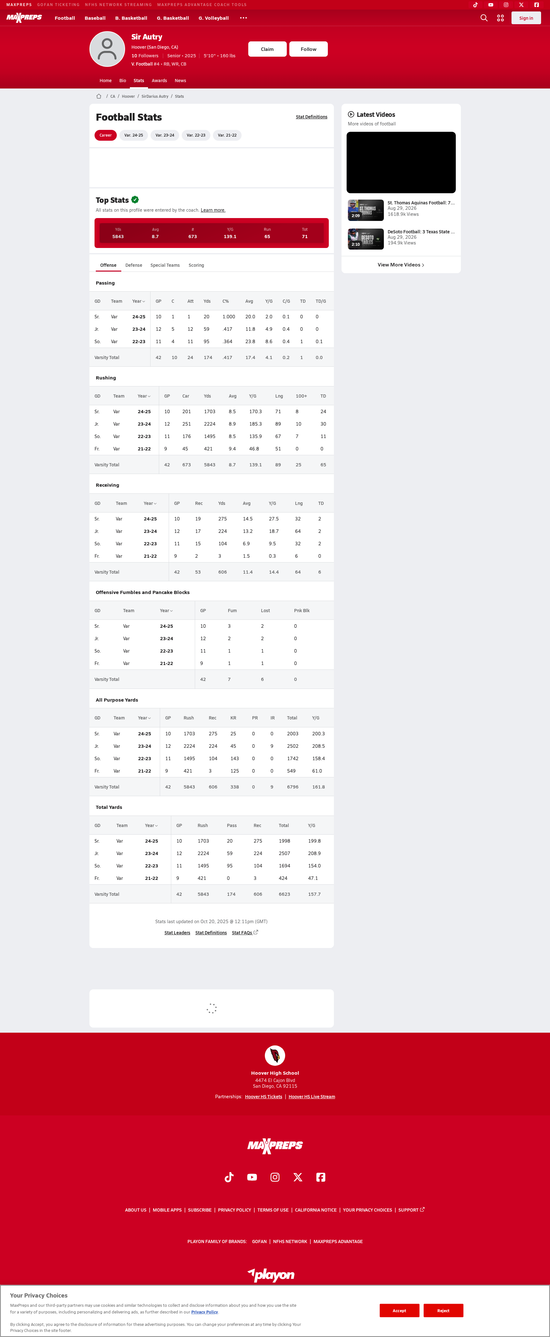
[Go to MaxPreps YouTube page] (252, 1178)
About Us (135, 1209)
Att (190, 301)
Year (137, 301)
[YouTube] (491, 4)
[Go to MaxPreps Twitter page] (298, 1178)
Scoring (196, 265)
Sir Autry (146, 36)
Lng (279, 396)
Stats (139, 80)
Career (106, 135)
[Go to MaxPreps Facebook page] (321, 1178)
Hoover (128, 96)
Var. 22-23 (196, 135)
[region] (275, 1311)
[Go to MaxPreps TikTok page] (229, 1178)
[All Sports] (243, 18)
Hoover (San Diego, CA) (154, 47)
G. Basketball (173, 17)
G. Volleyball (214, 17)
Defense (133, 265)
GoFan (259, 1241)
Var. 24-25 (133, 135)
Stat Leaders (177, 932)
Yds (207, 301)
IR (273, 717)
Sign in (526, 18)
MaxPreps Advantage (338, 1241)
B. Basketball (131, 17)
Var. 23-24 (165, 135)
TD (303, 301)
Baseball (95, 17)
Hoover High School (275, 1072)
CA (112, 96)
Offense (108, 265)
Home (106, 80)
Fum (232, 610)
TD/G (321, 301)
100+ (301, 396)
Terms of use (273, 1209)
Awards (159, 80)
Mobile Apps (167, 1209)
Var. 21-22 (227, 135)
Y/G (268, 301)
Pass (232, 825)
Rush (189, 717)
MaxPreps (19, 4)
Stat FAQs (242, 932)
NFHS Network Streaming (118, 4)
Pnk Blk (302, 610)
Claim (267, 49)
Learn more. (213, 210)
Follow (308, 49)
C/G (286, 301)
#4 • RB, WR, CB (158, 63)
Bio (122, 80)
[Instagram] (506, 4)
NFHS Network (290, 1241)
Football (65, 17)
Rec (199, 503)
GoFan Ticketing (58, 4)
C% (225, 301)
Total (292, 717)
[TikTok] (476, 4)
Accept (399, 1310)
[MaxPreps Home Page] (98, 96)
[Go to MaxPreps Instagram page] (275, 1178)
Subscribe (200, 1209)
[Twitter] (521, 4)
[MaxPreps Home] (24, 18)
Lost (265, 610)
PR (255, 717)
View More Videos (399, 264)
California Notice (316, 1209)
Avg (249, 301)
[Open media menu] (500, 18)
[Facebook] (537, 4)
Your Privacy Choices (367, 1210)
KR (233, 717)
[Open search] (484, 18)
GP (158, 301)
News (180, 80)
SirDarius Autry (155, 96)
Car (185, 396)
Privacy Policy (234, 1209)
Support (408, 1209)
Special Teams (165, 265)
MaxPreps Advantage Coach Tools (202, 4)
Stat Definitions (312, 116)
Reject (443, 1310)
